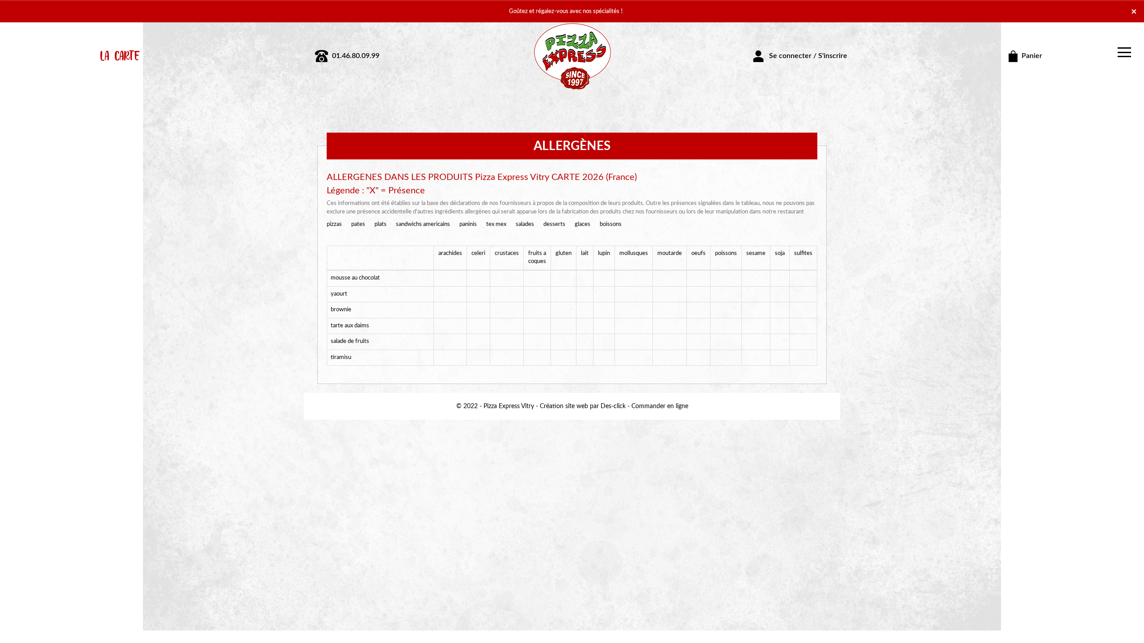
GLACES (582, 224)
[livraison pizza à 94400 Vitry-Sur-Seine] (572, 56)
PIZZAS (334, 224)
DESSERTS (554, 224)
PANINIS (468, 224)
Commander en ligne (659, 406)
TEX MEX (496, 224)
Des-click (613, 406)
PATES (358, 224)
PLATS (380, 224)
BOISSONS (611, 224)
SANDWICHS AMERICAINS (423, 224)
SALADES (525, 224)
